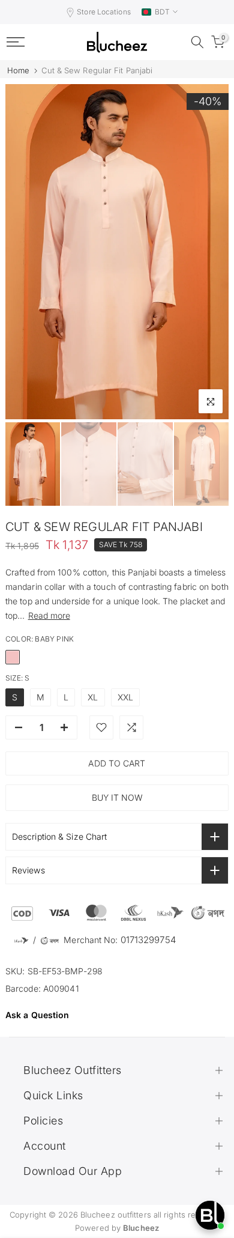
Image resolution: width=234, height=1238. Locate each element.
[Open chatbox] (210, 1215)
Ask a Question (37, 1015)
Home (18, 70)
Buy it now (117, 797)
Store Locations (104, 11)
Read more (49, 615)
